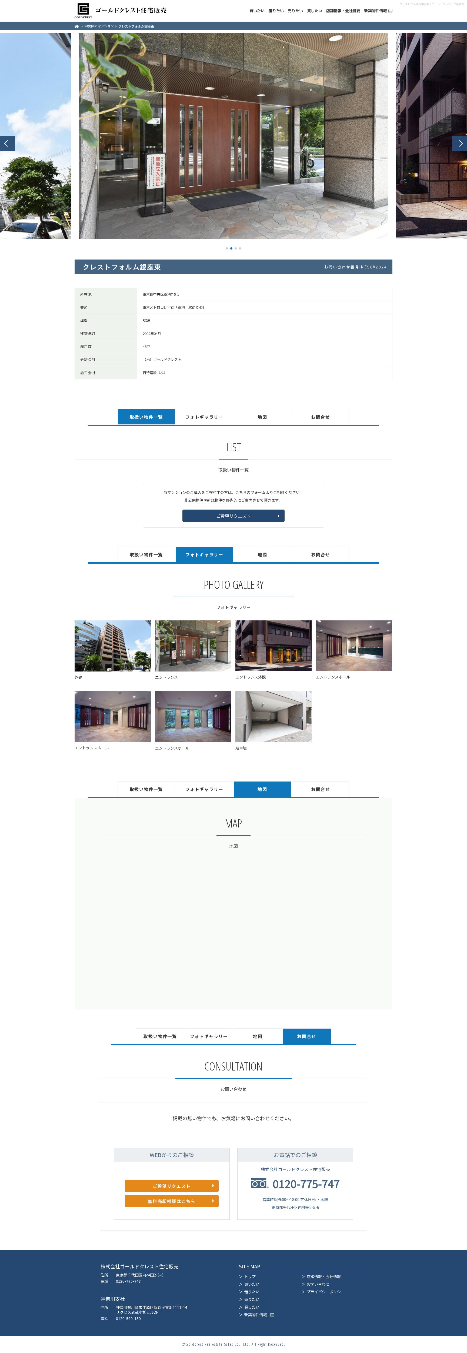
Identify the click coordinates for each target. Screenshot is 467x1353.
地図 (262, 417)
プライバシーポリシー (326, 1291)
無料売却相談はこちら (171, 1201)
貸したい (314, 10)
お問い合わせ (318, 1284)
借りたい (276, 10)
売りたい (295, 10)
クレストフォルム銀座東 (136, 26)
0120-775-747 (306, 1183)
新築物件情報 (375, 10)
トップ (250, 1276)
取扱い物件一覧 (146, 417)
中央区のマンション (99, 26)
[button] (7, 143)
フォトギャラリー (204, 417)
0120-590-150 (128, 1318)
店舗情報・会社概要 (343, 10)
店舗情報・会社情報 (324, 1276)
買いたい (257, 10)
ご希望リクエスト (233, 516)
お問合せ (320, 417)
